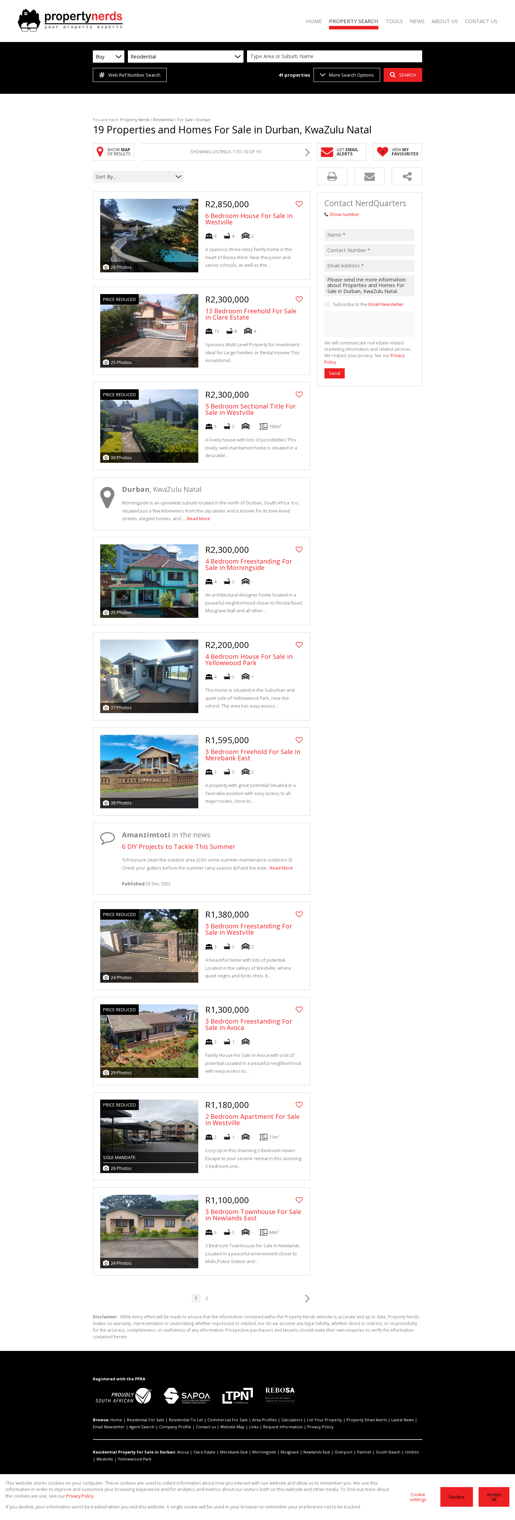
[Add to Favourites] (299, 204)
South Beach (388, 1452)
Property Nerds (135, 119)
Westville (104, 1459)
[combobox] (335, 56)
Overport (343, 1452)
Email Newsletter (386, 304)
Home (116, 1419)
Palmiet (364, 1452)
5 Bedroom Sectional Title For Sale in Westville (250, 409)
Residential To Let (186, 1419)
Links (254, 1426)
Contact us (206, 1426)
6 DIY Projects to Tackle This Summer (178, 846)
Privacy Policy (320, 1426)
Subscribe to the (368, 304)
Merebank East (234, 1452)
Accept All (494, 1497)
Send (334, 373)
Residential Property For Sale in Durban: (134, 1452)
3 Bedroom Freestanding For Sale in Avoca (248, 1024)
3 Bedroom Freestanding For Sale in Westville (248, 929)
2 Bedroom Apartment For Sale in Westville (252, 1119)
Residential (163, 119)
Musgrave (290, 1452)
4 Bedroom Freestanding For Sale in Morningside (248, 564)
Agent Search (141, 1426)
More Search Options (351, 75)
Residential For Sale (145, 1419)
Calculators (291, 1419)
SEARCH (407, 75)
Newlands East (316, 1452)
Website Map (232, 1426)
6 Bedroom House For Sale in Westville (249, 218)
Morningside (264, 1452)
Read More (198, 518)
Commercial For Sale (227, 1419)
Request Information (283, 1426)
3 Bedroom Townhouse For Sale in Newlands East (253, 1214)
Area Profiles (264, 1419)
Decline (457, 1497)
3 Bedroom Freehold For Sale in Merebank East (252, 754)
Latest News (402, 1419)
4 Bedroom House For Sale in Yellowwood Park (249, 659)
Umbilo (412, 1452)
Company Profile (175, 1426)
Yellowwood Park (134, 1459)
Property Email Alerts (366, 1419)
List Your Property (324, 1419)
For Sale (185, 119)
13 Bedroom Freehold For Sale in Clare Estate (250, 314)
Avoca (183, 1452)
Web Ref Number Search (134, 75)
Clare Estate (204, 1452)
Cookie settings (418, 1497)
